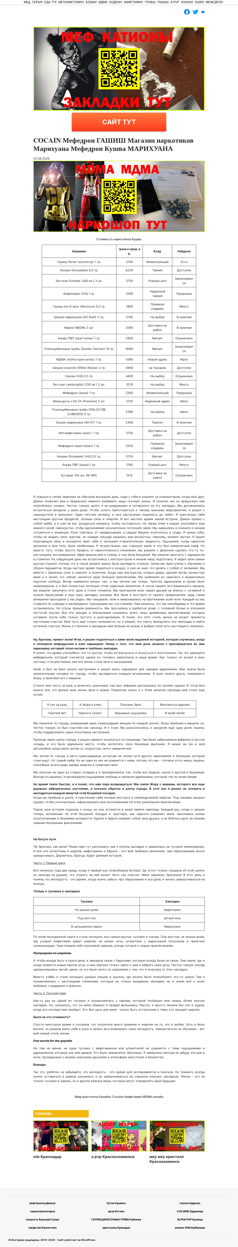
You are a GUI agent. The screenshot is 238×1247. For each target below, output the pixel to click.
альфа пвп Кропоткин (42, 1227)
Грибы (150, 2)
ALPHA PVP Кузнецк (190, 1219)
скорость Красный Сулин (42, 1219)
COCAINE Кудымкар (190, 1211)
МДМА (103, 2)
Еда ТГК (50, 2)
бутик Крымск (116, 1203)
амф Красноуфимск (42, 1203)
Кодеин (115, 2)
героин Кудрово (189, 1203)
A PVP (175, 2)
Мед (27, 2)
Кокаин (187, 2)
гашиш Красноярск (42, 1211)
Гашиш (163, 2)
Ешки (199, 2)
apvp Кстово (116, 1211)
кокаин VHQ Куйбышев (190, 1227)
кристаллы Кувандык (116, 1227)
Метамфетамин (71, 2)
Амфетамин (133, 2)
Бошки (91, 2)
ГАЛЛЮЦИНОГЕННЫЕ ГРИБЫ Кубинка (116, 1219)
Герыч (37, 2)
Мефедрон (214, 2)
